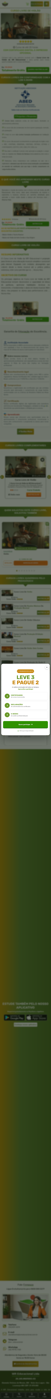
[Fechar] (47, 667)
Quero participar (24, 724)
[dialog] (25, 699)
